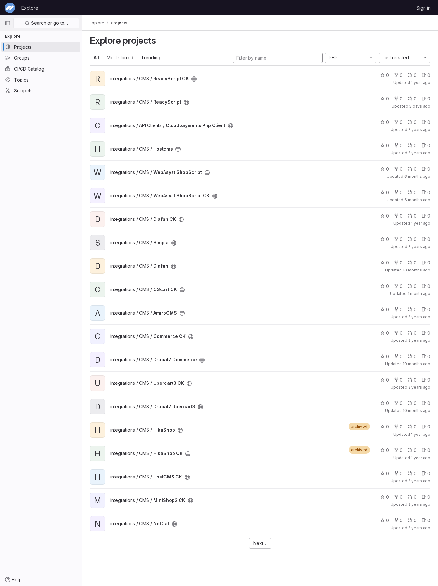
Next (259, 543)
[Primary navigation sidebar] (8, 23)
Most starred (120, 57)
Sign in (424, 8)
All (96, 57)
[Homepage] (10, 7)
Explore (29, 8)
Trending (150, 57)
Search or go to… (49, 23)
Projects (119, 23)
